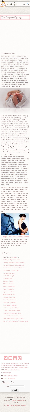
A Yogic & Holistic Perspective (11, 310)
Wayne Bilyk (14, 257)
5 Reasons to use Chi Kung (11, 270)
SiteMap (17, 405)
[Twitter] (6, 358)
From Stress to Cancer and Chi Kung (13, 268)
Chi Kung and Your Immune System (13, 265)
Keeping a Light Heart (9, 302)
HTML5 (6, 405)
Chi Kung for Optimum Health (11, 260)
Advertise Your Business (12, 370)
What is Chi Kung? (8, 276)
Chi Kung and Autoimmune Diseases (13, 262)
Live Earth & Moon (9, 378)
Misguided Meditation (9, 294)
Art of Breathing (7, 278)
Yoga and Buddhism (9, 292)
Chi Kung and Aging (8, 273)
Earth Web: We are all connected (12, 316)
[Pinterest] (20, 358)
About (12, 405)
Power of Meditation (8, 289)
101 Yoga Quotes (8, 281)
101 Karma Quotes (8, 284)
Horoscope (7, 372)
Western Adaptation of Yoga (11, 308)
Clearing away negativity (10, 305)
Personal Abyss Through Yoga (12, 313)
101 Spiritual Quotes (9, 286)
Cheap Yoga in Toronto (9, 300)
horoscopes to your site (11, 375)
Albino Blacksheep (18, 400)
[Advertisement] (15, 36)
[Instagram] (15, 358)
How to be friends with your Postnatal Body (15, 321)
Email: (7, 386)
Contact (23, 405)
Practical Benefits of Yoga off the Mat (13, 318)
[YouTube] (10, 358)
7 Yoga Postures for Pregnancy (15, 237)
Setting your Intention (9, 297)
